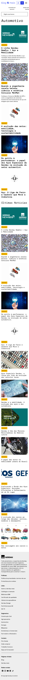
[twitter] (13, 671)
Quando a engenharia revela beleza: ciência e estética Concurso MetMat (12, 89)
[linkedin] (10, 671)
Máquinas (4, 628)
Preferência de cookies (8, 581)
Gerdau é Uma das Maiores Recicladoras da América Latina (12, 433)
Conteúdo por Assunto (12, 8)
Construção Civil (6, 616)
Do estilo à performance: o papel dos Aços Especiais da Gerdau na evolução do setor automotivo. (14, 162)
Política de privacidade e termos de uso (13, 578)
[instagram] (5, 671)
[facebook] (3, 671)
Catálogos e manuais (8, 591)
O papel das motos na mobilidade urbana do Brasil (14, 460)
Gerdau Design (6, 603)
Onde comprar (5, 644)
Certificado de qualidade (9, 597)
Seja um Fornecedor (7, 650)
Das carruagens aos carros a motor (14, 547)
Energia (3, 625)
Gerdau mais (5, 663)
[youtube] (8, 671)
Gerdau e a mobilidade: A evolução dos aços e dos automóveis (12, 404)
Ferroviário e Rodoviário (9, 633)
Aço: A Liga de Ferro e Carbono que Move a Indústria (13, 194)
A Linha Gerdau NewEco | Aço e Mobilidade (9, 50)
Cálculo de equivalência (8, 600)
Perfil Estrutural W (7, 606)
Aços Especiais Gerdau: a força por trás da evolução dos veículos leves (13, 375)
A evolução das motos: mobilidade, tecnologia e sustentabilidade (14, 129)
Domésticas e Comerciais (9, 631)
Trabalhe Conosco (7, 647)
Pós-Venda (4, 641)
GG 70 (3, 609)
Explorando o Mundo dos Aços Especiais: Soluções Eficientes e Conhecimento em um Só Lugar (14, 489)
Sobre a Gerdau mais (8, 588)
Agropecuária (5, 619)
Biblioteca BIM (5, 594)
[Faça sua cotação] (22, 3)
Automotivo (4, 44)
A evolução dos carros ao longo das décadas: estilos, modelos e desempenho (14, 519)
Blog (2, 660)
